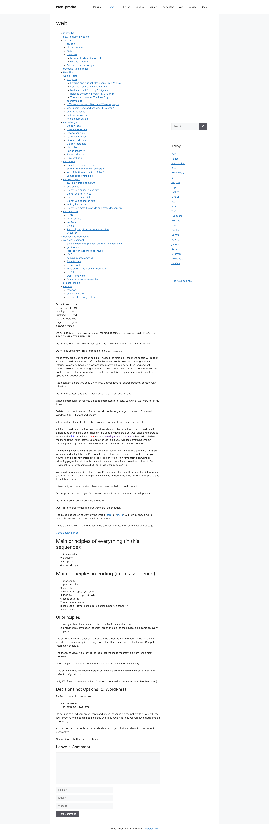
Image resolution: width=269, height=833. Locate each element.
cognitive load (75, 101)
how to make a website (76, 36)
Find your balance (181, 280)
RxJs (174, 249)
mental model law (77, 129)
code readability (76, 111)
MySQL (175, 196)
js (172, 177)
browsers (72, 54)
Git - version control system (82, 65)
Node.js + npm (75, 47)
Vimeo (70, 225)
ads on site (73, 186)
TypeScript (177, 215)
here (109, 514)
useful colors (74, 272)
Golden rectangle (76, 143)
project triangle (71, 282)
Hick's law (72, 147)
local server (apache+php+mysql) (85, 250)
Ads (181, 7)
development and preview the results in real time (94, 243)
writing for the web (77, 204)
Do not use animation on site (83, 190)
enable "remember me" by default (86, 168)
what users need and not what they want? (91, 108)
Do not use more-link (78, 197)
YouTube (72, 222)
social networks (75, 293)
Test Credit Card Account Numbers (86, 268)
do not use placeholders (80, 165)
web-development (73, 240)
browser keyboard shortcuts (86, 58)
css (173, 201)
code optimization (77, 115)
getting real (73, 247)
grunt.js (71, 43)
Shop (204, 7)
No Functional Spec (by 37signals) (89, 90)
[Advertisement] (189, 67)
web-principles (71, 179)
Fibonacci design (76, 140)
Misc (174, 225)
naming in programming (80, 258)
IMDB (70, 215)
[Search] (203, 126)
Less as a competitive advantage (89, 86)
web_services (70, 211)
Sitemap (140, 7)
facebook (72, 290)
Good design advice (67, 532)
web (112, 7)
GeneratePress (150, 828)
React (174, 158)
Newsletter (168, 7)
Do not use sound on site (81, 200)
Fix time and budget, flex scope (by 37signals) (96, 83)
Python (126, 7)
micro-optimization (77, 118)
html (173, 206)
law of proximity (76, 150)
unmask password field (80, 175)
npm (69, 51)
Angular (175, 182)
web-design (70, 122)
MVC (69, 254)
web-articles (70, 75)
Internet (67, 286)
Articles (175, 220)
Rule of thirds (74, 158)
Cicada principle (76, 133)
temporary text (75, 265)
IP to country (74, 218)
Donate (192, 7)
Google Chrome (79, 61)
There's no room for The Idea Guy (89, 97)
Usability (68, 72)
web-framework (76, 275)
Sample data (74, 261)
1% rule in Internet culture (81, 183)
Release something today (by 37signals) (92, 93)
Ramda (175, 239)
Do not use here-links (79, 193)
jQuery (175, 244)
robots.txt (68, 33)
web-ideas (69, 161)
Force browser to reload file (82, 279)
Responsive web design (76, 236)
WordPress (177, 173)
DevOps (175, 263)
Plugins (97, 7)
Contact (153, 7)
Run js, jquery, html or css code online (88, 229)
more (120, 514)
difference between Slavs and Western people (93, 104)
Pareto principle (75, 154)
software (68, 40)
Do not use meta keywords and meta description (94, 208)
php (173, 187)
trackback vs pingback (75, 68)
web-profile (66, 7)
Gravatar (72, 232)
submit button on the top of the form (87, 172)
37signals (72, 79)
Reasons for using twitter (81, 297)
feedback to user (76, 136)
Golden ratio (74, 125)
